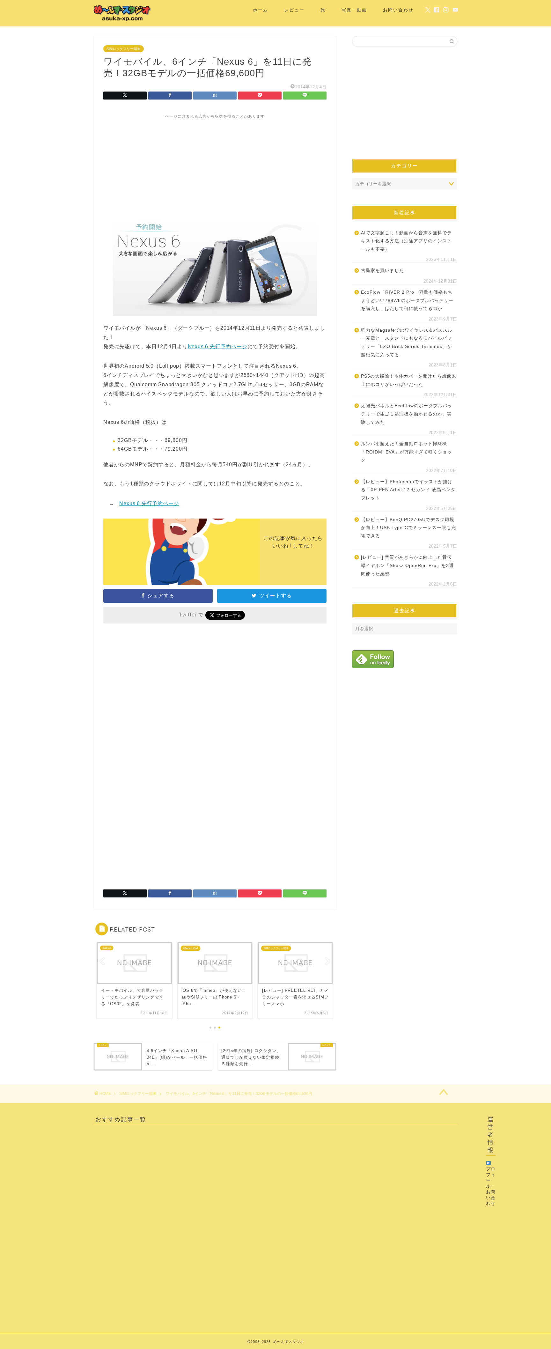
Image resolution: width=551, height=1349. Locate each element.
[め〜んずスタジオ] (122, 21)
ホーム (260, 10)
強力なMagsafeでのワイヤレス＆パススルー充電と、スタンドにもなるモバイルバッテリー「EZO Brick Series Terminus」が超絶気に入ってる (406, 342)
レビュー (294, 10)
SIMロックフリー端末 (124, 49)
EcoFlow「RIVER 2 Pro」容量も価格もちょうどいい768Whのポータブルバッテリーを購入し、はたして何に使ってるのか (407, 300)
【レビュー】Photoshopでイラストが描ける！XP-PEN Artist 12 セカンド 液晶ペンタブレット (408, 489)
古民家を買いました (382, 270)
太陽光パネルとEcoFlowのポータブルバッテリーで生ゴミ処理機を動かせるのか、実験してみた (406, 413)
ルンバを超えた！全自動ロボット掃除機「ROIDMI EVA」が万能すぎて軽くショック (406, 451)
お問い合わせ (398, 10)
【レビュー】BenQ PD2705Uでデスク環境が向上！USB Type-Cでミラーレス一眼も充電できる (408, 527)
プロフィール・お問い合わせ (491, 1186)
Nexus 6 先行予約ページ (217, 346)
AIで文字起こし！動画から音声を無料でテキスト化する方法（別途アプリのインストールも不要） (406, 241)
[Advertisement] (215, 164)
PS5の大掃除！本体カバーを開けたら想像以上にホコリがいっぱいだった (408, 380)
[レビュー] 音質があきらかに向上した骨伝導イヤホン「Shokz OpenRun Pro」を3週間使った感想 (407, 565)
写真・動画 (354, 10)
